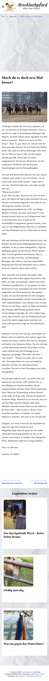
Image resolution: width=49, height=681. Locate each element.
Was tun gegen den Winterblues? (24, 643)
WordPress (21, 676)
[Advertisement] (24, 44)
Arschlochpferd (32, 5)
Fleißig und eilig (14, 590)
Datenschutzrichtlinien (33, 676)
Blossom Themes (38, 674)
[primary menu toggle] (3, 7)
